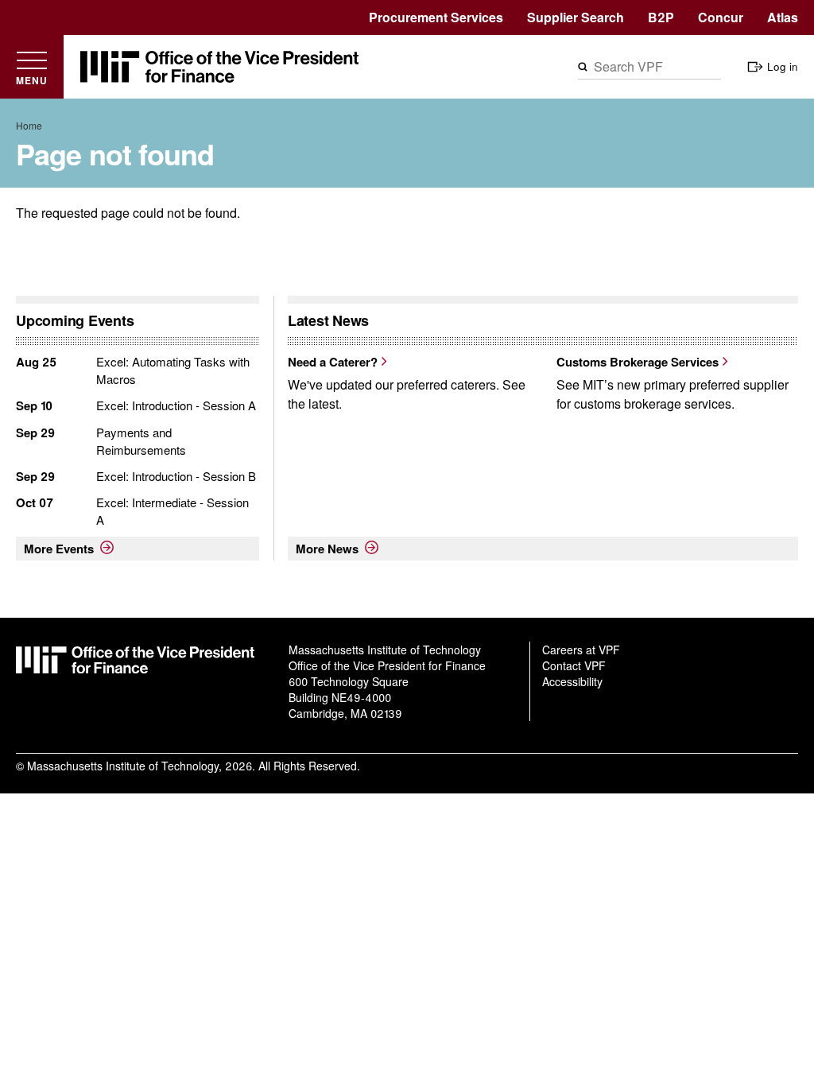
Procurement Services (436, 17)
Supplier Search (575, 17)
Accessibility (572, 681)
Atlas (782, 17)
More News (327, 548)
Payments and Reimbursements (141, 441)
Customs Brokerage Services (637, 361)
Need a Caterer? (333, 361)
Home (29, 125)
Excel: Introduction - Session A (176, 405)
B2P (661, 17)
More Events (59, 548)
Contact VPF (574, 665)
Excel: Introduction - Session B (176, 475)
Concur (720, 17)
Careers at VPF (581, 649)
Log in (782, 66)
